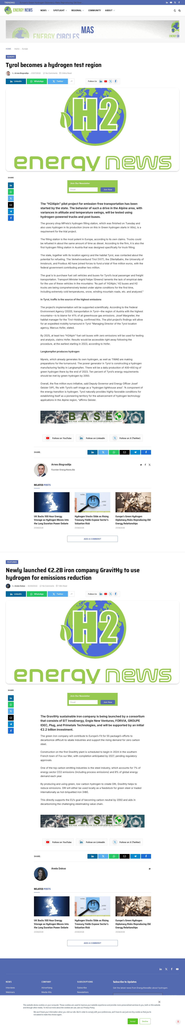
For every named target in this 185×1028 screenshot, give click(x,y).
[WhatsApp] (11, 192)
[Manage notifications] (178, 1021)
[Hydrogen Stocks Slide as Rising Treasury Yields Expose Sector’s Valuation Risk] (92, 502)
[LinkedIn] (11, 185)
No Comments (51, 73)
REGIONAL (76, 10)
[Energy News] (18, 10)
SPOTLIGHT (58, 10)
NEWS (43, 10)
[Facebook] (11, 218)
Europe (25, 49)
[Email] (11, 205)
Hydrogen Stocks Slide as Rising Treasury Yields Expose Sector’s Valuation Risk (92, 520)
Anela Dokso (20, 586)
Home (16, 49)
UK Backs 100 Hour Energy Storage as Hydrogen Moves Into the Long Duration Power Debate (51, 520)
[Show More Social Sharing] (71, 81)
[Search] (179, 10)
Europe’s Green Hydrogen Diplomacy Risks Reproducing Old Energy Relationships (52, 2)
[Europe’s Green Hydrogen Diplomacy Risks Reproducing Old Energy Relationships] (133, 502)
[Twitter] (11, 198)
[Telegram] (11, 211)
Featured (12, 562)
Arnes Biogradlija (22, 73)
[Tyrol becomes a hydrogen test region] (92, 129)
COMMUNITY (94, 10)
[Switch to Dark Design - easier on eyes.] (175, 10)
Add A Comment (92, 539)
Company (46, 982)
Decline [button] (145, 1021)
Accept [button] (132, 1021)
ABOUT (108, 10)
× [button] (159, 1001)
